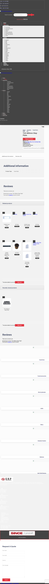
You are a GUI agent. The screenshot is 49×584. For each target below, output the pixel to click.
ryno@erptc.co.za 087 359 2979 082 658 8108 (3, 502)
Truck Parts (3, 512)
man (26, 141)
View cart (19, 282)
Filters (2, 520)
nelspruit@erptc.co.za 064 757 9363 (4, 507)
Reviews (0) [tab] (19, 156)
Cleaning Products (5, 518)
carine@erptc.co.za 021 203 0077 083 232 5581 (4, 496)
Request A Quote (29, 139)
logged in (11, 195)
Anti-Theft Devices (5, 519)
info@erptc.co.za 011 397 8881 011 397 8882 (3, 491)
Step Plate (29, 141)
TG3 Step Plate (37, 141)
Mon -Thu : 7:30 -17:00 (5, 525)
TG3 (33, 141)
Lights (2, 516)
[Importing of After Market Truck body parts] (6, 11)
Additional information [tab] (7, 156)
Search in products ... (9, 14)
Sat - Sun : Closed (4, 528)
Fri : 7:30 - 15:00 (4, 527)
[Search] (31, 14)
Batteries (3, 515)
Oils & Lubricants (4, 517)
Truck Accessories (5, 514)
